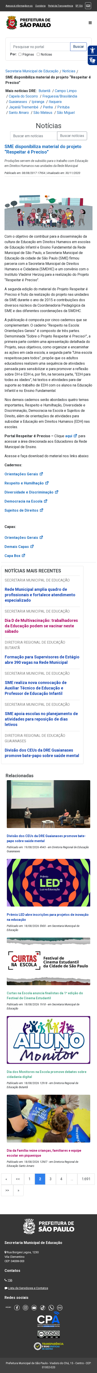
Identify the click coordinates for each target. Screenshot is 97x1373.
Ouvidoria (40, 6)
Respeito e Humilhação (27, 483)
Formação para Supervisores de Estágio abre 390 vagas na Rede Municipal (42, 660)
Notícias (46, 54)
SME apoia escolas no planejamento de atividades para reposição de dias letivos (41, 719)
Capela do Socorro (23, 96)
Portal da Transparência (60, 6)
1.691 (86, 1179)
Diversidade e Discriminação (32, 492)
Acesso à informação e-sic (19, 6)
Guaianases (18, 102)
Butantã (44, 91)
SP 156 (79, 6)
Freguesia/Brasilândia (59, 96)
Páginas (28, 54)
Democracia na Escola (26, 501)
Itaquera (55, 102)
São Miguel (66, 112)
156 (9, 1280)
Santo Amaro (19, 112)
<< (18, 1179)
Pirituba (63, 107)
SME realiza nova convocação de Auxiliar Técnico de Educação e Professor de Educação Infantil (36, 688)
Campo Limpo (66, 91)
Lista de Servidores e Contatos (28, 1288)
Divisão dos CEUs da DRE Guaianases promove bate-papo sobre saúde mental (42, 753)
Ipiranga (38, 102)
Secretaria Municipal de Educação (31, 71)
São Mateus (42, 112)
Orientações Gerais (24, 474)
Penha (48, 107)
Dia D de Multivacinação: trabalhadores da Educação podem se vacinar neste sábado (41, 626)
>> (7, 1190)
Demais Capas (19, 547)
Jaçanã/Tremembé (23, 107)
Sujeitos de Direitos (24, 510)
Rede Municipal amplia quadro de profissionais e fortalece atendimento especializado (40, 595)
